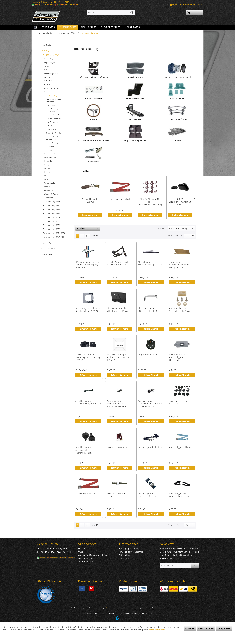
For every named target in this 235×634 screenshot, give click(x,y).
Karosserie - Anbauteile (53, 154)
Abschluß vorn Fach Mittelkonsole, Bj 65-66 (118, 310)
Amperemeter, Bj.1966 (149, 354)
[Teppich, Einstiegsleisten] (135, 131)
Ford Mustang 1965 (51, 55)
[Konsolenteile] (135, 110)
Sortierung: (161, 228)
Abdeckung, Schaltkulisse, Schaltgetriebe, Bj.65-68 (87, 310)
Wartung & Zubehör (51, 194)
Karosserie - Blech (51, 157)
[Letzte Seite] (87, 236)
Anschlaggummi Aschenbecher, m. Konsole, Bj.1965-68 (116, 404)
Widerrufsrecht (85, 558)
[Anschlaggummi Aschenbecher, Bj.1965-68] (88, 391)
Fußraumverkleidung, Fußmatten (54, 100)
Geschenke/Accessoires (53, 88)
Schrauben (48, 187)
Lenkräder (49, 126)
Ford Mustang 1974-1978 (54, 233)
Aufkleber (48, 70)
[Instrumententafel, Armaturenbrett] (93, 131)
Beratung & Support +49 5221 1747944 (50, 2)
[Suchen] (132, 12)
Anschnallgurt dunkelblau (150, 447)
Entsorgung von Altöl (128, 548)
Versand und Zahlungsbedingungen (94, 555)
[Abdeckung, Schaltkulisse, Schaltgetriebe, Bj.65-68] (88, 298)
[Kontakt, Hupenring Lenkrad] (90, 186)
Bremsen (47, 77)
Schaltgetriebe (49, 183)
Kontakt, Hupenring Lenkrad (90, 200)
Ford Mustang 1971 (51, 221)
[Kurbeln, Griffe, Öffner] (177, 110)
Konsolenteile (51, 129)
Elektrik (47, 84)
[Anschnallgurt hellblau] (182, 437)
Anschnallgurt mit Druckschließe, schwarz (180, 495)
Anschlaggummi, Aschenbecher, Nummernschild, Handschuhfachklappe (86, 450)
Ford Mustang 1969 (51, 213)
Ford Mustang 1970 (51, 217)
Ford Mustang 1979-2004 (54, 237)
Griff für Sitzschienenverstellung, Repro (180, 202)
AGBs (80, 552)
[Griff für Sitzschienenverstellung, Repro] (180, 186)
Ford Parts (46, 45)
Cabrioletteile (49, 81)
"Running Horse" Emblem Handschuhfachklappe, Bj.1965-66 (87, 265)
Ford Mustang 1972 (51, 225)
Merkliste (176, 4)
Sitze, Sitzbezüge (52, 122)
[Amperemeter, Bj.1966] (151, 344)
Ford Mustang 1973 (51, 229)
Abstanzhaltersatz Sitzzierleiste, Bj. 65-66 (180, 310)
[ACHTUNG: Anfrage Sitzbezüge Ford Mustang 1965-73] (88, 344)
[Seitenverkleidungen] (135, 89)
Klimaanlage (49, 161)
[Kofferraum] (177, 131)
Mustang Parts (47, 50)
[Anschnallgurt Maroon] (119, 437)
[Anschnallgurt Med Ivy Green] (119, 483)
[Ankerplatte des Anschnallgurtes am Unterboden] (182, 344)
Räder (46, 179)
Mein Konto (189, 4)
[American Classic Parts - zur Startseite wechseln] (53, 16)
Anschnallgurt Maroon (117, 447)
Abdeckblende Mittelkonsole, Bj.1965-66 (150, 263)
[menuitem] (111, 12)
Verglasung (48, 190)
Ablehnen (189, 628)
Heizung (47, 92)
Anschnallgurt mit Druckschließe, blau (147, 495)
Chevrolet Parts (48, 248)
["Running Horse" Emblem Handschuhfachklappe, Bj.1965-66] (88, 252)
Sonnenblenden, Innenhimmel (52, 110)
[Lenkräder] (93, 110)
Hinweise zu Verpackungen (131, 552)
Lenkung (47, 168)
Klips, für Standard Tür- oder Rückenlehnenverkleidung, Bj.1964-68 (150, 202)
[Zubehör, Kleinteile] (93, 89)
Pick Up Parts (47, 243)
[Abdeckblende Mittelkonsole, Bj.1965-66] (151, 252)
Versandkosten (111, 608)
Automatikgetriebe (51, 73)
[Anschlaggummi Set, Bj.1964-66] (182, 391)
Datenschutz (124, 555)
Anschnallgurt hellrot (120, 199)
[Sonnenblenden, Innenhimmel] (177, 68)
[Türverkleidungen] (135, 68)
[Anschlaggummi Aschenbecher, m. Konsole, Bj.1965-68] (119, 391)
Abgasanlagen (49, 62)
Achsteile (47, 66)
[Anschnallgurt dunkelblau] (151, 437)
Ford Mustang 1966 (51, 201)
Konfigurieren (223, 628)
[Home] (35, 27)
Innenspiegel (50, 150)
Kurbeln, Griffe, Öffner (54, 133)
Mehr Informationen (158, 629)
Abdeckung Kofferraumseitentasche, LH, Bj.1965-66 (181, 265)
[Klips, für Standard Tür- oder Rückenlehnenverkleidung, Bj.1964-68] (150, 186)
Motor (46, 176)
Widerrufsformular (86, 561)
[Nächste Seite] (82, 236)
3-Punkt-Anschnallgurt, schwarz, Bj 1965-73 (117, 263)
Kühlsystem (48, 165)
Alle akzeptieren (206, 628)
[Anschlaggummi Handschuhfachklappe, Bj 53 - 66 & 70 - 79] (151, 391)
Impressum (124, 558)
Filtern (82, 228)
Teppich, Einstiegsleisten (55, 143)
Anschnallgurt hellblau (180, 447)
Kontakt (81, 548)
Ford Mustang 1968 (51, 209)
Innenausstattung (50, 95)
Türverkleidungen (52, 105)
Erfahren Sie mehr (90, 215)
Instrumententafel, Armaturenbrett (53, 138)
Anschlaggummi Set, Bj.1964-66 (178, 402)
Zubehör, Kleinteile (53, 115)
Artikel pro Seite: (175, 235)
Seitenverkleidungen (53, 118)
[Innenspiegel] (93, 153)
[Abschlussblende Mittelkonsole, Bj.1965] (151, 298)
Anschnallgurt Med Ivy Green (117, 495)
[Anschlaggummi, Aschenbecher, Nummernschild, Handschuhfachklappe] (88, 437)
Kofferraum (50, 146)
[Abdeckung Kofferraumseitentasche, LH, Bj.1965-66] (182, 252)
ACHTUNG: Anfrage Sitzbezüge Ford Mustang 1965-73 (87, 357)
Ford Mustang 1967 (51, 205)
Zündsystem (48, 198)
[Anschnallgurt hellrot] (120, 186)
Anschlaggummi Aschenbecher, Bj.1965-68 (88, 402)
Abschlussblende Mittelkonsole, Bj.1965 (148, 310)
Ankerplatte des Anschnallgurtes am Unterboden (178, 357)
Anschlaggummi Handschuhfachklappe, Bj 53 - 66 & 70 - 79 (150, 404)
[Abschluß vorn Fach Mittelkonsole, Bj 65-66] (119, 298)
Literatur (47, 172)
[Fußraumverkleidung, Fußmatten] (93, 68)
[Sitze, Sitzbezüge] (177, 89)
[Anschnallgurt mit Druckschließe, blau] (151, 483)
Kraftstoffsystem (50, 59)
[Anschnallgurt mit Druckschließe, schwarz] (182, 483)
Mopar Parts (47, 254)
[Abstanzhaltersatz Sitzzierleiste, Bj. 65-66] (182, 298)
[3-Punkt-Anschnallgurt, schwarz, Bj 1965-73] (119, 252)
